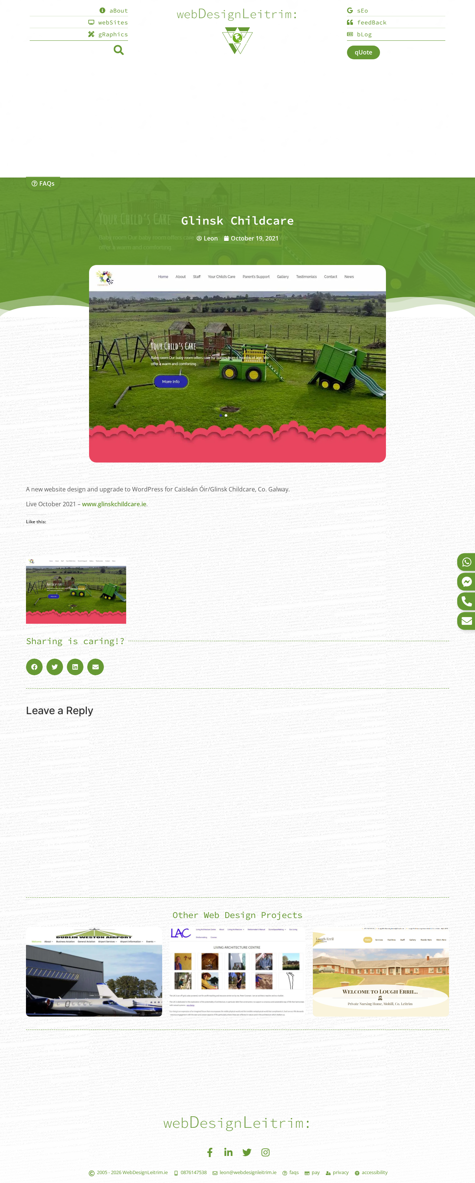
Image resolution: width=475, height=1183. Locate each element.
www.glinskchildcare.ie (114, 504)
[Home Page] (237, 15)
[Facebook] (209, 1152)
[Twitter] (247, 1152)
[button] (118, 50)
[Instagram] (265, 1152)
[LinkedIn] (228, 1152)
